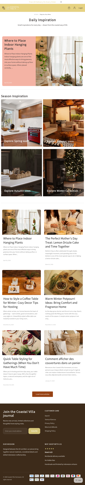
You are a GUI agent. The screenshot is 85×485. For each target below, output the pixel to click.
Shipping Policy (50, 431)
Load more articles (42, 394)
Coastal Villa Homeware (12, 8)
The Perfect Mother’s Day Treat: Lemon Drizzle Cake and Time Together (62, 242)
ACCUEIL (36, 14)
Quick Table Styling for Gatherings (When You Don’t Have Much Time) (21, 363)
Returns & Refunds (51, 427)
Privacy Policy (49, 423)
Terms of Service (50, 419)
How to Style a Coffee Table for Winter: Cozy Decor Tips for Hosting (20, 303)
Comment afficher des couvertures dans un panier (62, 361)
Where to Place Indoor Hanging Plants (15, 45)
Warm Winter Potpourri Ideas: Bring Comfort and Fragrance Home (61, 303)
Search (47, 416)
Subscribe (34, 431)
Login (81, 8)
